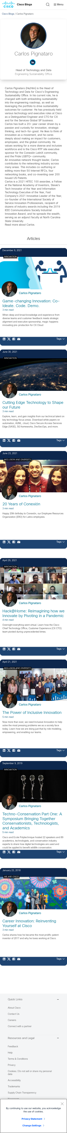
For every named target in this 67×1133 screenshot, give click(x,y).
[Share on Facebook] (14, 341)
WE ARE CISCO (11, 877)
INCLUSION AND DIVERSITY (17, 460)
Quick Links (15, 999)
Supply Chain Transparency (22, 1093)
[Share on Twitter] (9, 341)
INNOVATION (10, 257)
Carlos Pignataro (30, 293)
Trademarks (14, 1087)
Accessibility (14, 1080)
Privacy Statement (32, 1118)
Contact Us (13, 1014)
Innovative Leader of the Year (44, 196)
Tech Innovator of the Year (20, 189)
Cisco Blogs (24, 4)
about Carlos (26, 225)
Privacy (11, 1065)
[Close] (62, 1103)
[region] (33, 1116)
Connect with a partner (20, 1026)
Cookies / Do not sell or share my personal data (30, 1072)
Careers (12, 1020)
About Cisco (14, 1008)
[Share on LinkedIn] (4, 341)
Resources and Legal (21, 1038)
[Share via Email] (19, 341)
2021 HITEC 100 (28, 182)
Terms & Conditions (18, 1059)
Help (10, 1053)
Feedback (13, 1047)
